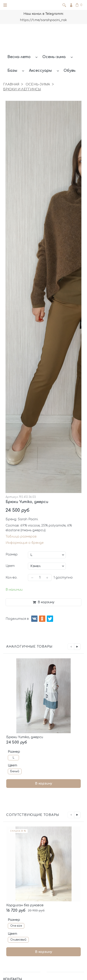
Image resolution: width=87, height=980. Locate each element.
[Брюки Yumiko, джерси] (43, 695)
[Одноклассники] (42, 619)
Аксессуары (40, 71)
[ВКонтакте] (34, 619)
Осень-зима (54, 57)
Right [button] (77, 646)
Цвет (10, 566)
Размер (12, 554)
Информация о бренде (25, 542)
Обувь (70, 71)
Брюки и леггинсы (22, 89)
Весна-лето (19, 57)
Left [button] (71, 646)
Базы (12, 71)
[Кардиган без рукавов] (43, 863)
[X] (50, 619)
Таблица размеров (21, 536)
